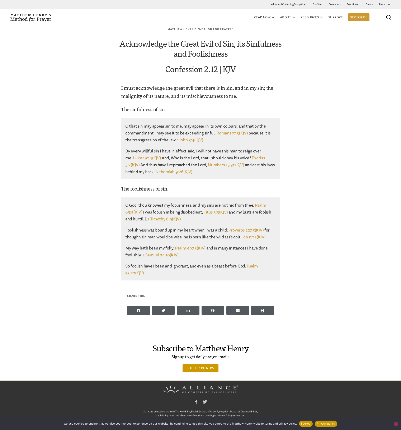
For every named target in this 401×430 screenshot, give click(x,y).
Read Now (262, 17)
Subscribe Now (200, 368)
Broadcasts (335, 4)
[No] (396, 424)
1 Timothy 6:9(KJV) (164, 219)
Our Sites (317, 4)
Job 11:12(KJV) (254, 237)
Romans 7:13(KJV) (232, 133)
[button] (138, 310)
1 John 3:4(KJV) (190, 140)
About (285, 17)
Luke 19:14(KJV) (147, 158)
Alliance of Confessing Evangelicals (289, 4)
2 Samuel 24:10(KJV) (160, 255)
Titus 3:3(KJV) (216, 212)
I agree (306, 423)
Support (335, 17)
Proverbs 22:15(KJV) (246, 230)
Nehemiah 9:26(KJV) (173, 171)
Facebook (196, 402)
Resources (384, 4)
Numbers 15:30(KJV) (226, 164)
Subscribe (358, 17)
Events (369, 4)
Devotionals (353, 4)
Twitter (205, 402)
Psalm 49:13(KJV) (190, 248)
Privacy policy (326, 423)
